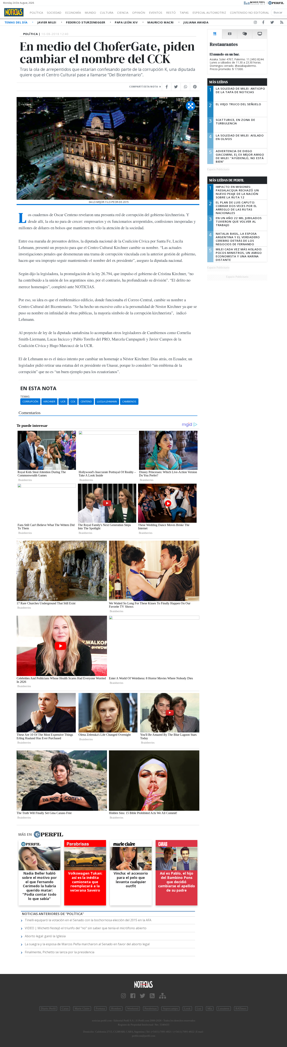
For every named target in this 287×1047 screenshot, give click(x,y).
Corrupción (30, 401)
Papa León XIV (126, 22)
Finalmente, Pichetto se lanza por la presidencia (59, 952)
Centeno (86, 401)
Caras (65, 1008)
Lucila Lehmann (107, 401)
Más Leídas (218, 82)
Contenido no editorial (249, 12)
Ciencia (122, 12)
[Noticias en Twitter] (272, 23)
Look (187, 1008)
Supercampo (170, 1008)
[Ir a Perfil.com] (276, 2)
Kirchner (49, 401)
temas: (25, 396)
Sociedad (54, 12)
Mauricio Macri (161, 22)
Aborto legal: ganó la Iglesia (45, 936)
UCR (63, 401)
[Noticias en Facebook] (263, 23)
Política (36, 12)
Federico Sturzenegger (86, 22)
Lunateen (223, 1008)
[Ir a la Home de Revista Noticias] (14, 12)
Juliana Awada (195, 22)
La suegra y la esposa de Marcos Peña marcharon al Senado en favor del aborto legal (87, 944)
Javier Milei (47, 22)
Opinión (138, 12)
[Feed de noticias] (281, 23)
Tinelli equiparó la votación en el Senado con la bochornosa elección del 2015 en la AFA (88, 920)
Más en (25, 834)
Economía (73, 12)
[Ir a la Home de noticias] (143, 984)
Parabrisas (150, 1008)
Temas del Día (16, 22)
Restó (171, 12)
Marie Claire (82, 1008)
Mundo (90, 12)
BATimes (240, 1008)
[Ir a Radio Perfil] (254, 2)
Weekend (132, 1008)
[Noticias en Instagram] (255, 23)
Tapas (184, 12)
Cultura (106, 12)
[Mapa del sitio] (162, 996)
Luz (199, 1008)
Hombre (116, 1008)
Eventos (155, 12)
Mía (209, 1008)
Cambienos (129, 401)
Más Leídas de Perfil (226, 180)
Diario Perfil (48, 1008)
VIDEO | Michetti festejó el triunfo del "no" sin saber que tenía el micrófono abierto (85, 928)
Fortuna (100, 1008)
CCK (73, 401)
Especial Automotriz (209, 12)
